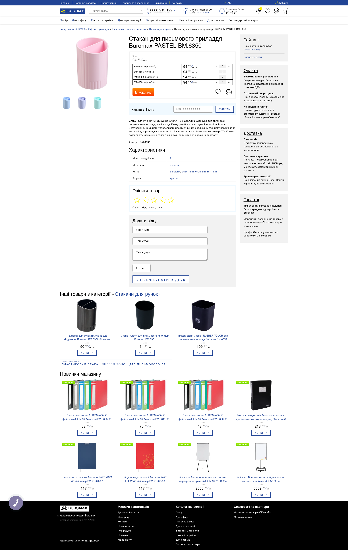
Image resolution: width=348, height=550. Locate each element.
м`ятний (212, 171)
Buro (75, 11)
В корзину (143, 92)
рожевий (175, 171)
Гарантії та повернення (135, 3)
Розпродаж (124, 530)
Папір (64, 20)
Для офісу (79, 20)
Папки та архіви (102, 20)
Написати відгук (253, 57)
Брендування (109, 3)
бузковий (200, 171)
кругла (174, 178)
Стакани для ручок (136, 293)
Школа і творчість (190, 20)
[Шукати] (140, 11)
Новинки (123, 535)
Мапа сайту (125, 539)
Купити (87, 353)
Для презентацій (129, 20)
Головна (65, 3)
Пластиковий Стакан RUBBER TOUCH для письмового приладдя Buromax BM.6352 (117, 364)
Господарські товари (243, 20)
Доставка (253, 133)
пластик (174, 165)
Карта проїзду (203, 12)
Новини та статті (127, 526)
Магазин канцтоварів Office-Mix (252, 512)
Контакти (177, 3)
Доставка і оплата (85, 3)
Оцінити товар (252, 49)
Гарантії (251, 199)
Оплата (251, 70)
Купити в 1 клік (143, 109)
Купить (224, 109)
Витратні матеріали (159, 20)
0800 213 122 (161, 10)
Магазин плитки (243, 517)
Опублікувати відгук (161, 279)
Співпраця (160, 3)
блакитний (188, 171)
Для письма (215, 20)
